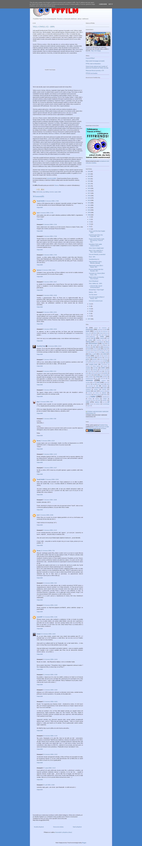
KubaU (39, 634)
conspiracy (98, 340)
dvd (108, 343)
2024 (89, 176)
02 (90, 313)
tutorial (97, 398)
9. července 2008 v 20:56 (46, 515)
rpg (94, 384)
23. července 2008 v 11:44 (50, 735)
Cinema (56, 185)
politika (107, 375)
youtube (92, 404)
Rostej (38, 440)
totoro (87, 396)
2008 (89, 215)
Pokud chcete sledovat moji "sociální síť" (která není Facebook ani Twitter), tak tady (97, 67)
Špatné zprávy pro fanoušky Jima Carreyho (96, 277)
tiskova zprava (97, 394)
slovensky (88, 387)
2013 (89, 203)
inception (105, 355)
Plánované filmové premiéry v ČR (95, 70)
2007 (89, 319)
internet (92, 357)
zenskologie (106, 404)
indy (87, 357)
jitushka (95, 359)
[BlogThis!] (39, 189)
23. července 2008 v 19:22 (50, 754)
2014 (89, 200)
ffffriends (88, 347)
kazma (101, 359)
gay (99, 348)
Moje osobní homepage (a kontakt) (95, 61)
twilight (105, 398)
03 (90, 311)
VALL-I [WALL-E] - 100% (95, 283)
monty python (96, 366)
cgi (44, 192)
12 (90, 217)
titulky (105, 394)
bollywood (88, 335)
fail (100, 345)
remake (88, 382)
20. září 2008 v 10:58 (48, 785)
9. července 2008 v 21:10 (50, 530)
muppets (105, 366)
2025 (89, 174)
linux (87, 362)
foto (99, 347)
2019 (89, 188)
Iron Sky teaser (93, 294)
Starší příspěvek (77, 827)
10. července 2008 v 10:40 (50, 605)
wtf (108, 402)
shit (97, 386)
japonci (88, 359)
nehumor (88, 369)
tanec (107, 391)
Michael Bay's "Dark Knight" (96, 289)
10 (90, 221)
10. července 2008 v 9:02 (50, 583)
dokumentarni (92, 343)
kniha (87, 361)
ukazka (93, 400)
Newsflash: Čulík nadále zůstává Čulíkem (95, 245)
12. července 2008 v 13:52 (50, 690)
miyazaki (88, 366)
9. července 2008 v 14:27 (50, 467)
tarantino (90, 393)
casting (105, 335)
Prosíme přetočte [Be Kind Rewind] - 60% (96, 270)
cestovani (88, 338)
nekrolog (95, 369)
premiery (105, 376)
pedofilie (105, 373)
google (105, 348)
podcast (102, 375)
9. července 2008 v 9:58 (49, 418)
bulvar (100, 335)
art (105, 329)
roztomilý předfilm (51, 178)
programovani (89, 378)
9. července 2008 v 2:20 (49, 359)
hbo (107, 350)
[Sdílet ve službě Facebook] (42, 189)
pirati (90, 375)
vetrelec (104, 400)
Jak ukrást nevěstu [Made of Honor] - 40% (96, 297)
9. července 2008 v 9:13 (49, 371)
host (98, 352)
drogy (103, 343)
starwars (88, 391)
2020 (89, 186)
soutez (105, 387)
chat (96, 355)
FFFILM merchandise (91, 73)
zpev (89, 405)
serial (107, 384)
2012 (89, 205)
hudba (104, 354)
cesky (102, 336)
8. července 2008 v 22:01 (50, 312)
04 (90, 308)
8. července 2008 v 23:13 (54, 346)
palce (87, 373)
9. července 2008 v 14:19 (50, 454)
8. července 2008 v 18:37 (50, 282)
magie (101, 362)
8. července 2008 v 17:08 (52, 201)
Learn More (103, 4)
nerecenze (102, 369)
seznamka (90, 386)
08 (90, 226)
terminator (88, 394)
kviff (105, 361)
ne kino (95, 368)
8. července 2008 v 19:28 (50, 295)
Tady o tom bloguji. (96, 50)
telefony (97, 393)
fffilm (94, 347)
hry (100, 354)
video (87, 402)
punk (102, 378)
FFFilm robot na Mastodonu (93, 63)
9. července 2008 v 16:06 (50, 499)
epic (89, 345)
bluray (106, 333)
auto (95, 331)
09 (90, 224)
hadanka (95, 350)
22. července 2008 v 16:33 (50, 701)
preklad (97, 376)
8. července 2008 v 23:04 (50, 329)
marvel (107, 362)
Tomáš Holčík (40, 201)
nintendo (90, 371)
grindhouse (88, 350)
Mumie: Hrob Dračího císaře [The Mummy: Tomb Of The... (96, 240)
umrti (98, 400)
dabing (47, 192)
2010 (89, 210)
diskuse (101, 341)
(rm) (38, 212)
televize (104, 393)
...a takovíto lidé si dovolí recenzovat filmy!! (95, 286)
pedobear (99, 373)
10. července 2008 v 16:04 (48, 634)
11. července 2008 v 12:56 (50, 674)
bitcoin (95, 333)
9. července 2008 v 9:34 (49, 390)
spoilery (96, 389)
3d (86, 328)
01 (90, 316)
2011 (89, 207)
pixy (38, 401)
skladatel (104, 386)
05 (90, 306)
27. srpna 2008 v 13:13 (49, 768)
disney (107, 341)
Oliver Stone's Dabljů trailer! (96, 248)
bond (94, 335)
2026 (89, 171)
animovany (39, 192)
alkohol (96, 327)
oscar (100, 371)
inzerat (106, 357)
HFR (87, 352)
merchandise (104, 364)
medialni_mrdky (93, 364)
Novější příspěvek (39, 827)
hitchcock (92, 352)
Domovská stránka (58, 827)
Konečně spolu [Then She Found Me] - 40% (96, 235)
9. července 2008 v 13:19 (47, 440)
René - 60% (92, 257)
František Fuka (41, 346)
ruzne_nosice (100, 384)
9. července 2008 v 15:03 (52, 479)
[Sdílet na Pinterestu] (43, 189)
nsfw (95, 371)
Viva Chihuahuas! (93, 281)
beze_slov (88, 333)
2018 (89, 190)
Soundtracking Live (94, 259)
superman (102, 391)
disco (96, 341)
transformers (106, 396)
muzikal (88, 368)
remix (94, 382)
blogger (101, 333)
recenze (51, 192)
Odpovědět (40, 207)
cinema (102, 338)
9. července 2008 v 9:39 (46, 401)
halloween (101, 350)
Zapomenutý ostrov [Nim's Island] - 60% (96, 266)
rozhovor (88, 384)
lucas (97, 362)
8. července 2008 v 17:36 (50, 236)
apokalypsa (100, 329)
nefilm (103, 368)
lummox (39, 270)
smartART (40, 617)
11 (90, 219)
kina (106, 359)
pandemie (93, 373)
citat (108, 338)
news (107, 369)
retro (98, 382)
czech (105, 340)
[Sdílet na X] (40, 189)
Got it (111, 4)
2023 (89, 178)
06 (90, 304)
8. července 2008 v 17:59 (50, 255)
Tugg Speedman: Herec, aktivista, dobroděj (95, 262)
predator (91, 376)
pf (86, 375)
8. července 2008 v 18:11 (48, 270)
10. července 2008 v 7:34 (47, 550)
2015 (89, 198)
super (55, 192)
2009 (89, 212)
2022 (89, 181)
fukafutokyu (106, 347)
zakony (98, 404)
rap (106, 378)
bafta (99, 331)
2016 (89, 195)
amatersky (104, 327)
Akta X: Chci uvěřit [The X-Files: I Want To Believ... (96, 251)
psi (96, 378)
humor (88, 356)
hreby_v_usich (92, 354)
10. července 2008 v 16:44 (50, 659)
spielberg (88, 389)
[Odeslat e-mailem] (37, 189)
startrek (104, 389)
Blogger (84, 842)
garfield (95, 348)
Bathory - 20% (93, 292)
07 (90, 229)
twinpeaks (88, 400)
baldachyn (105, 331)
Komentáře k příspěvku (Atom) (63, 832)
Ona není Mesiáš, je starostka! (97, 254)
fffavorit (105, 345)
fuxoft (89, 348)
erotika (95, 345)
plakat (95, 375)
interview (99, 357)
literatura (92, 362)
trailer (59, 192)
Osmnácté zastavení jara (95, 301)
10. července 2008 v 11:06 (50, 617)
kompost (93, 361)
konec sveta (100, 361)
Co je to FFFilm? (90, 58)
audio (87, 331)
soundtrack (97, 387)
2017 (89, 193)
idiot (100, 355)
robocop (106, 382)
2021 (89, 183)
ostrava (106, 371)
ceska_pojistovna (90, 336)
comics (90, 340)
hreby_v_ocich (105, 352)
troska (90, 398)
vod (104, 402)
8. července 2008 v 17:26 (46, 212)
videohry (97, 402)
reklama (103, 380)
